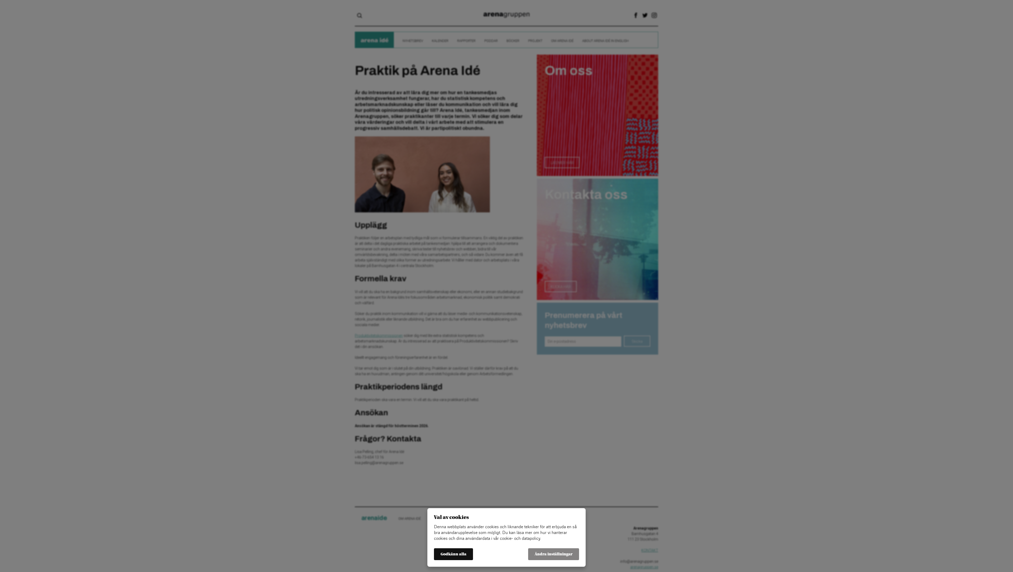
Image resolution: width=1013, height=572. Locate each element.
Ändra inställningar (553, 554)
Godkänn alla (453, 554)
